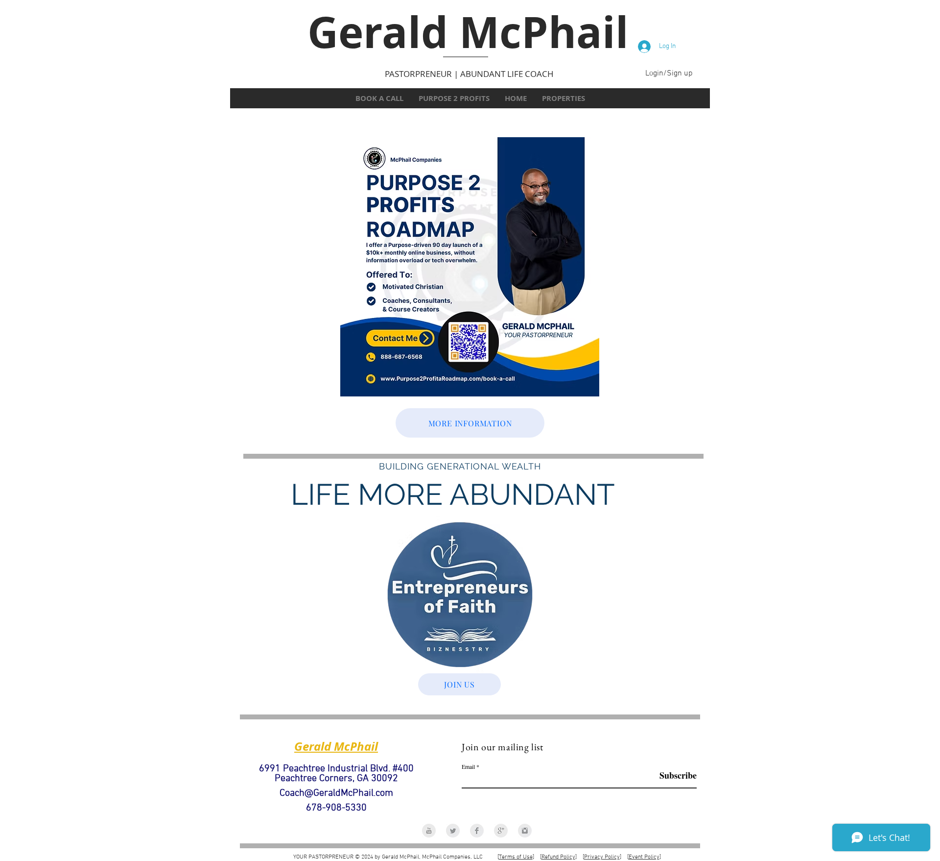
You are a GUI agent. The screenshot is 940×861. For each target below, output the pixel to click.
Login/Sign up (669, 73)
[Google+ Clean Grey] (501, 830)
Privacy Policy (602, 857)
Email (468, 766)
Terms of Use (516, 857)
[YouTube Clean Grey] (429, 830)
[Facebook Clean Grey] (477, 830)
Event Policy (644, 857)
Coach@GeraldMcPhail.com (336, 793)
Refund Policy (558, 857)
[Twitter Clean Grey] (453, 830)
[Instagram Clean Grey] (525, 830)
